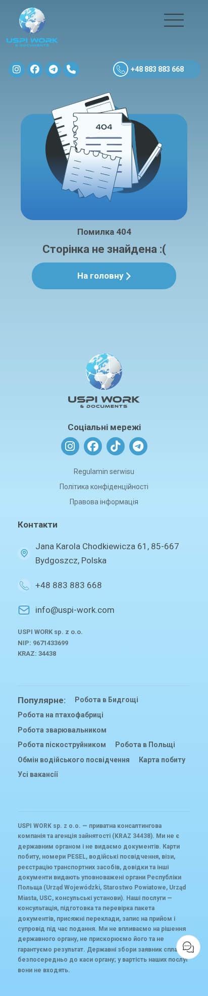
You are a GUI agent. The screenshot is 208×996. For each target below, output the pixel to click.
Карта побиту (162, 760)
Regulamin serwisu (104, 471)
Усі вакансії (38, 774)
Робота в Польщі (145, 745)
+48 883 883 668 (157, 69)
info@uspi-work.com (75, 610)
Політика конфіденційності (104, 486)
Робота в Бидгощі (106, 700)
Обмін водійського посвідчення (74, 760)
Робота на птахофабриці (60, 715)
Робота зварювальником (62, 730)
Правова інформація (104, 501)
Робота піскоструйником (62, 745)
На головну (100, 276)
